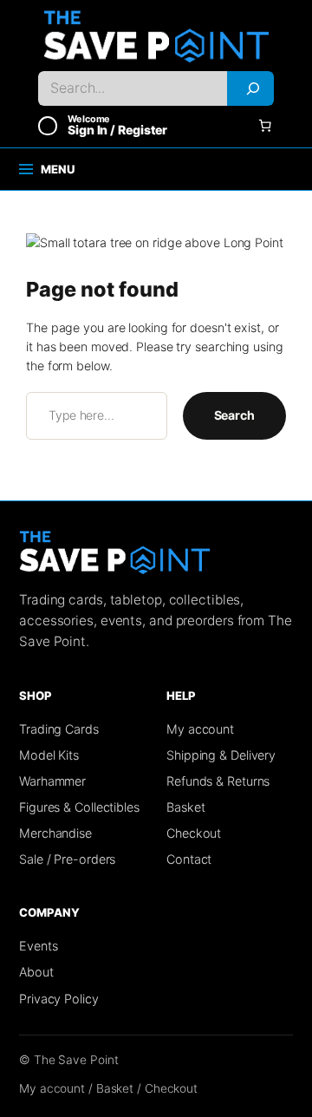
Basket (185, 807)
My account (200, 729)
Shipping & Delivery (221, 755)
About (36, 971)
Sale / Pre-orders (67, 859)
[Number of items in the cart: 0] (265, 125)
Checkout (193, 833)
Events (38, 945)
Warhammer (52, 781)
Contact (188, 859)
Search (234, 415)
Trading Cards (59, 729)
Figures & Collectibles (79, 807)
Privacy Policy (59, 998)
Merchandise (55, 833)
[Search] (250, 88)
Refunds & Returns (218, 781)
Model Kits (49, 755)
